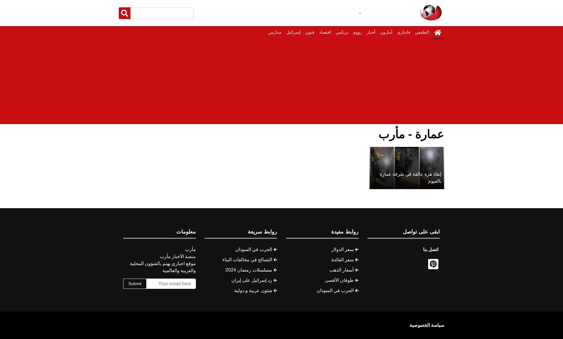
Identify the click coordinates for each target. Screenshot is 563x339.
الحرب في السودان (335, 290)
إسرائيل (293, 32)
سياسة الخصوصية (427, 325)
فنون (309, 32)
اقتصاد (325, 32)
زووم (357, 32)
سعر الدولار (342, 249)
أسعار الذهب (341, 269)
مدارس (275, 32)
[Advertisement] (281, 83)
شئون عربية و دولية (253, 290)
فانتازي (403, 32)
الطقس (422, 32)
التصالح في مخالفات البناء (247, 259)
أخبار (371, 32)
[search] (124, 13)
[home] (437, 32)
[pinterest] (433, 264)
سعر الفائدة (342, 259)
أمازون (386, 32)
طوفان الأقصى (339, 280)
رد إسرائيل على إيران (251, 280)
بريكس (342, 32)
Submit (134, 283)
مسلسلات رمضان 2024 (248, 269)
